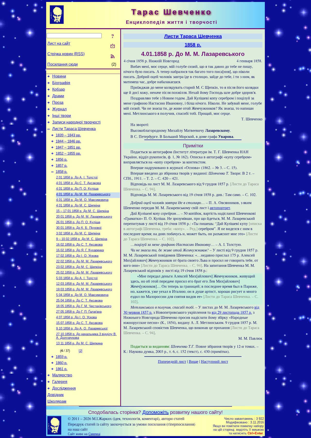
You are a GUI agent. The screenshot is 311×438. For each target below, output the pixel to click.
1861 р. (61, 369)
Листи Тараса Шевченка (74, 129)
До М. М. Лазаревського (83, 194)
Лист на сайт (58, 43)
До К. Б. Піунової (79, 228)
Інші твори (61, 116)
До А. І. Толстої (77, 177)
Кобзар (58, 89)
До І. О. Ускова (77, 256)
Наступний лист (214, 361)
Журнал (59, 109)
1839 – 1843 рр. (68, 135)
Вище (193, 361)
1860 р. (61, 363)
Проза (57, 102)
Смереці (94, 434)
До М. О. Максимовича (82, 200)
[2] (80, 351)
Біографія (61, 83)
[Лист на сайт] (112, 46)
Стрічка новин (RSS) (66, 54)
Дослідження (64, 388)
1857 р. (61, 166)
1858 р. (61, 172)
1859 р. (61, 357)
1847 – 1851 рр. (68, 147)
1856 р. (61, 159)
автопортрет (220, 207)
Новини (59, 76)
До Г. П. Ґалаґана (79, 311)
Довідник (55, 395)
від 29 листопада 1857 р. (232, 312)
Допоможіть (155, 412)
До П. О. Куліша (77, 188)
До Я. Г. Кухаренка (80, 250)
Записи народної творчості (76, 122)
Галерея (59, 382)
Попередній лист (172, 361)
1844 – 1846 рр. (68, 141)
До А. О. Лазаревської (82, 328)
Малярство (62, 375)
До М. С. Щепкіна (78, 205)
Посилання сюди (62, 64)
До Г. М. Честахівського (83, 306)
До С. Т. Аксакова (78, 183)
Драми (58, 96)
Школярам (56, 401)
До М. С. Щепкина (79, 343)
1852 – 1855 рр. (68, 153)
